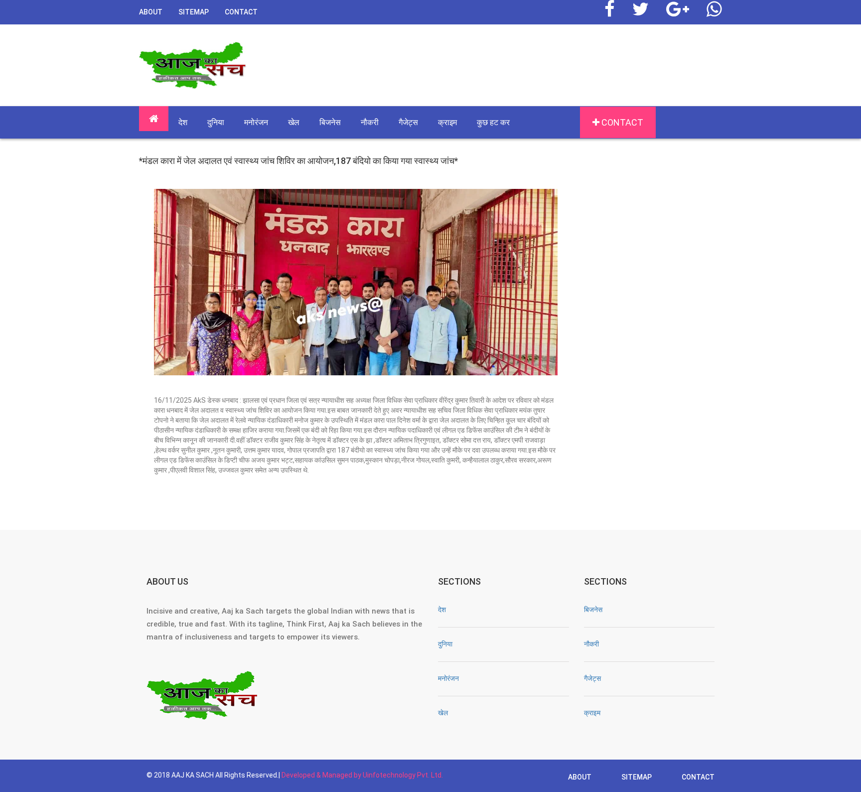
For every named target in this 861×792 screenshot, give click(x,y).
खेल (293, 122)
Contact (241, 12)
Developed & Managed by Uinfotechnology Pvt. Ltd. (362, 775)
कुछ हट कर (493, 122)
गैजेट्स (408, 122)
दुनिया (215, 122)
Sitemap (193, 12)
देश (182, 122)
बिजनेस (330, 122)
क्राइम (447, 122)
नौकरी (370, 122)
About (150, 12)
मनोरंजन (256, 122)
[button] (153, 118)
